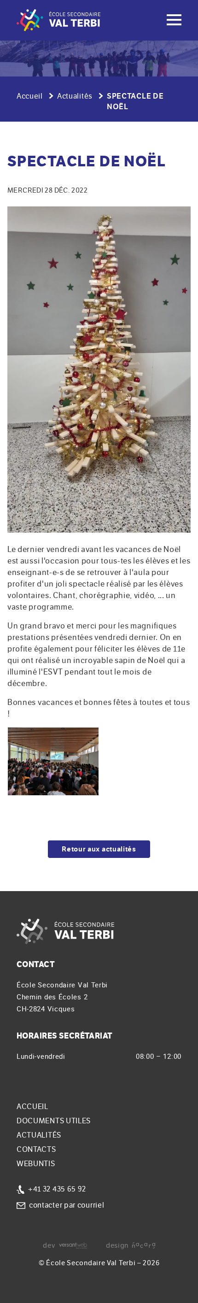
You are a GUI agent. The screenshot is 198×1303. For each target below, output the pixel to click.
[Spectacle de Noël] (99, 369)
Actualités (75, 96)
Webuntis (36, 1163)
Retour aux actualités (99, 849)
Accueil (30, 96)
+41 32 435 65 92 (57, 1189)
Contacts (36, 1149)
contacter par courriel (66, 1205)
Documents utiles (54, 1121)
